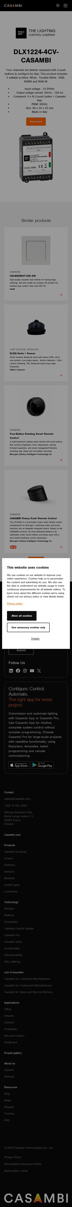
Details (35, 639)
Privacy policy (15, 603)
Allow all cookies (22, 615)
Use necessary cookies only (28, 627)
